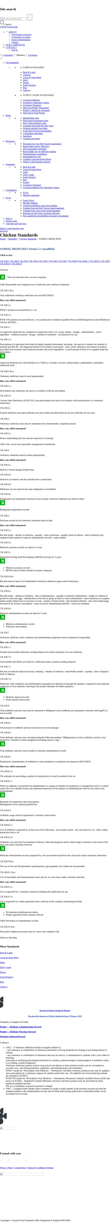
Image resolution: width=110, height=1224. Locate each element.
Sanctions (27, 136)
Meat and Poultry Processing (36, 108)
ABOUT (12, 32)
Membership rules (31, 118)
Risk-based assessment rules (35, 120)
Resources (10, 141)
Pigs (25, 88)
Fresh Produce (29, 85)
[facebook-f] (1, 1160)
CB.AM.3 (24, 261)
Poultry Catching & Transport (36, 110)
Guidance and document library (37, 159)
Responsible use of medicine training (39, 151)
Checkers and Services (16, 223)
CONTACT (11, 47)
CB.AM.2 (14, 261)
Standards (12, 239)
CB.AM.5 (43, 261)
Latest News (28, 200)
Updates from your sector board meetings (41, 211)
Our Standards (12, 62)
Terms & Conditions (36, 1168)
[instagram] (8, 1160)
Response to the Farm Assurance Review (41, 213)
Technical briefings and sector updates (40, 205)
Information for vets (32, 156)
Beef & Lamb (29, 72)
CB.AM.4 (33, 261)
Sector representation (20, 39)
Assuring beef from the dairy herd (38, 126)
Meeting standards (31, 195)
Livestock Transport (32, 105)
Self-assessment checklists (34, 149)
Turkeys (26, 90)
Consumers (8, 55)
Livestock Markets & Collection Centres (41, 187)
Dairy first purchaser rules (34, 123)
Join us (9, 218)
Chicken (27, 75)
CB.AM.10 (16, 264)
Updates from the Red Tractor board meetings (43, 208)
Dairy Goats (28, 174)
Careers (14, 42)
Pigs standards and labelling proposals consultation (46, 216)
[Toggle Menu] (1, 58)
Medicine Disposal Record (12, 1036)
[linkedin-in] (26, 1161)
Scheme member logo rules (35, 128)
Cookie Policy (20, 1168)
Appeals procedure (31, 138)
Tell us (14, 50)
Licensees (32, 55)
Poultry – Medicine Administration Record (20, 1027)
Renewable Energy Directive (36, 146)
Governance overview (21, 34)
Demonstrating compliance (35, 154)
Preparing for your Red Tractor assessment (42, 144)
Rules (8, 115)
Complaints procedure (33, 133)
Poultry (26, 182)
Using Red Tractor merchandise (37, 131)
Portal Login (11, 221)
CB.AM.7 (63, 261)
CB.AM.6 (53, 261)
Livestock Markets (31, 100)
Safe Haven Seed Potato (34, 113)
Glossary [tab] (4, 270)
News (8, 198)
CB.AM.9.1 (5, 264)
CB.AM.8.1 (83, 261)
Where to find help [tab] (8, 937)
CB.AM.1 (4, 261)
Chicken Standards (27, 239)
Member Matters (30, 203)
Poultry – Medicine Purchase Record (18, 1032)
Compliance (11, 190)
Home (3, 239)
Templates (10, 164)
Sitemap (49, 1168)
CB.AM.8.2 (94, 261)
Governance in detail (20, 37)
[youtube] (17, 1161)
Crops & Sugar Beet (32, 77)
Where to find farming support (36, 162)
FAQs (25, 192)
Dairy (25, 80)
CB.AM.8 (72, 261)
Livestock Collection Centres (36, 102)
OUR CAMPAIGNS (15, 45)
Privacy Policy (6, 1168)
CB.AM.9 (105, 261)
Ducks (26, 82)
